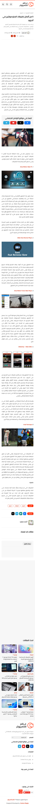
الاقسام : (31, 737)
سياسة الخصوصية (26, 763)
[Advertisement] (17, 57)
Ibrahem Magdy (24, 803)
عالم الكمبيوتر (11, 799)
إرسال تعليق (27, 544)
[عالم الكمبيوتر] (26, 4)
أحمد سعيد (24, 33)
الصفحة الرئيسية (29, 13)
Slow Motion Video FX (26, 167)
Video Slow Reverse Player (25, 238)
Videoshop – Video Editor (25, 346)
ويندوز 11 (15, 655)
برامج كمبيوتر (30, 674)
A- (11, 36)
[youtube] (13, 122)
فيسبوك (31, 693)
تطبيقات (17, 506)
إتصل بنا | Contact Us (26, 759)
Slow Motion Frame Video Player (23, 290)
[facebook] (27, 122)
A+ (14, 36)
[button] (24, 513)
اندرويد (21, 13)
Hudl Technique (28, 424)
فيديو (10, 506)
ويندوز (15, 693)
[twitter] (20, 122)
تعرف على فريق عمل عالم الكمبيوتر (22, 756)
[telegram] (6, 122)
